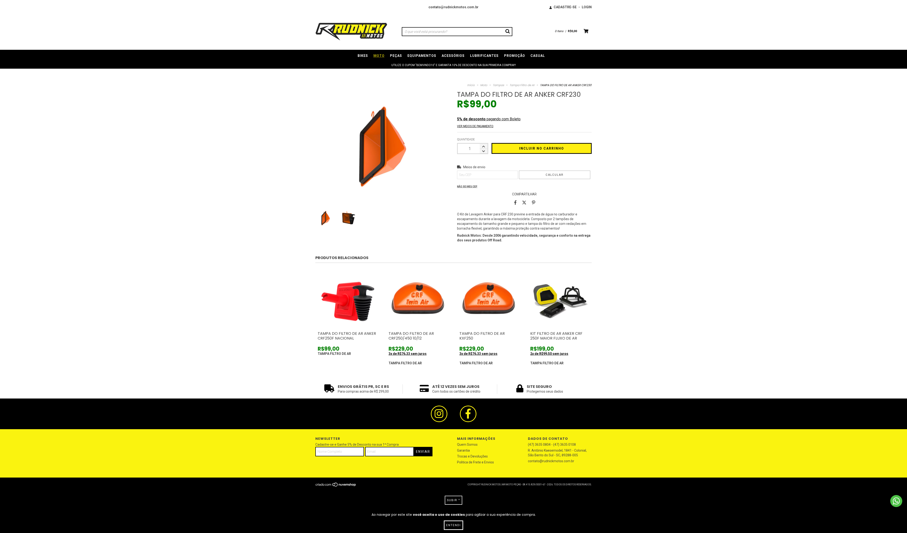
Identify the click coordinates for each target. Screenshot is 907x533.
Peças (396, 56)
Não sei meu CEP (467, 186)
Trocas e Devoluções (472, 456)
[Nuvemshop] (336, 486)
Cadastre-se (565, 7)
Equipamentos (421, 56)
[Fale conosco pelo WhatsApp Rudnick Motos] (896, 501)
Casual (538, 56)
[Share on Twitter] (524, 202)
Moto (379, 56)
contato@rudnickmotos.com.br (453, 7)
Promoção (514, 56)
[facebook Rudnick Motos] (468, 414)
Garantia (463, 450)
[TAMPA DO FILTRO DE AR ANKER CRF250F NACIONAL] (347, 299)
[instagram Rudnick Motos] (439, 414)
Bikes (363, 56)
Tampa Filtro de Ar (522, 85)
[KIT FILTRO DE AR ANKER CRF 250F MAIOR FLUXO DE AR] (559, 299)
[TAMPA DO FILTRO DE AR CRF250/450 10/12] (418, 299)
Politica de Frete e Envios (475, 462)
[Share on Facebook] (515, 202)
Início (471, 85)
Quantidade (466, 139)
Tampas (498, 85)
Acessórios (453, 56)
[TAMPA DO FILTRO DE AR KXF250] (488, 299)
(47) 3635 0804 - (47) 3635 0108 (552, 444)
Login (587, 7)
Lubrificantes (484, 56)
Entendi (453, 525)
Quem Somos (467, 444)
